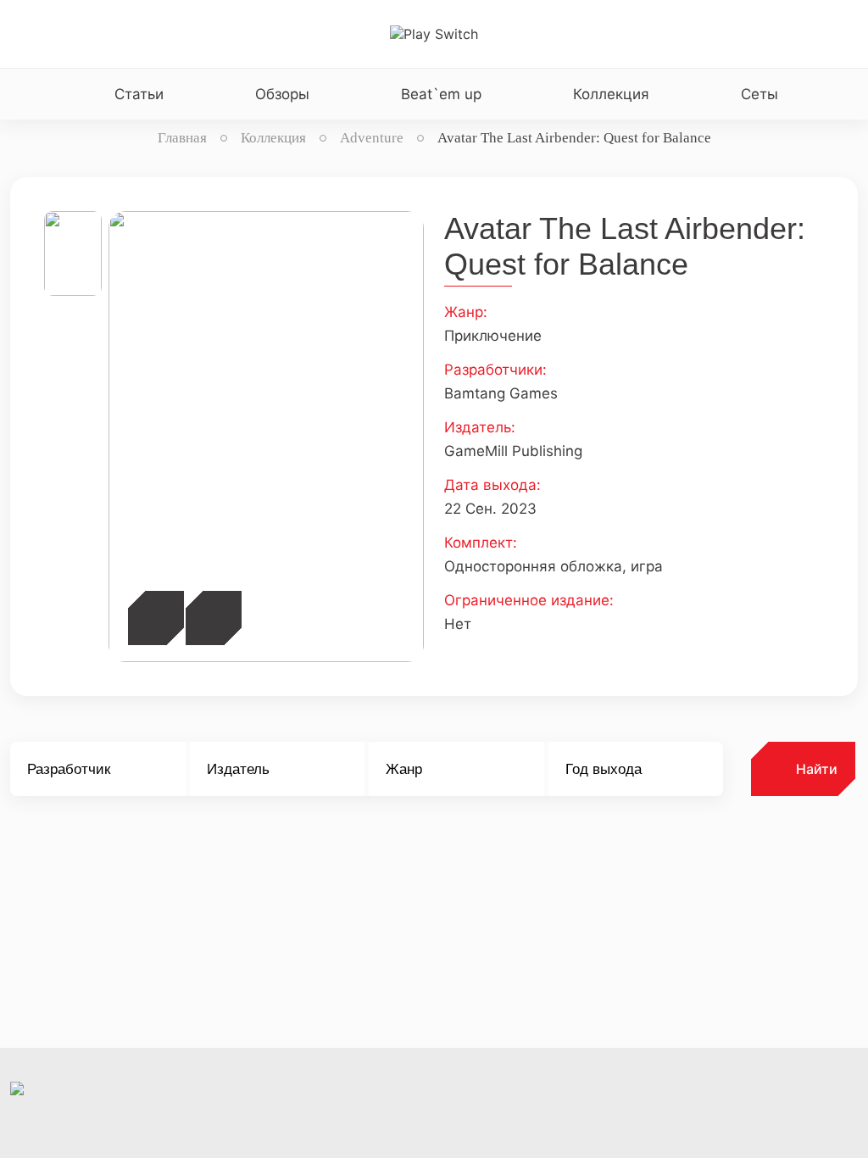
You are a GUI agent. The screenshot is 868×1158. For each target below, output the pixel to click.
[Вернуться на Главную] (434, 33)
